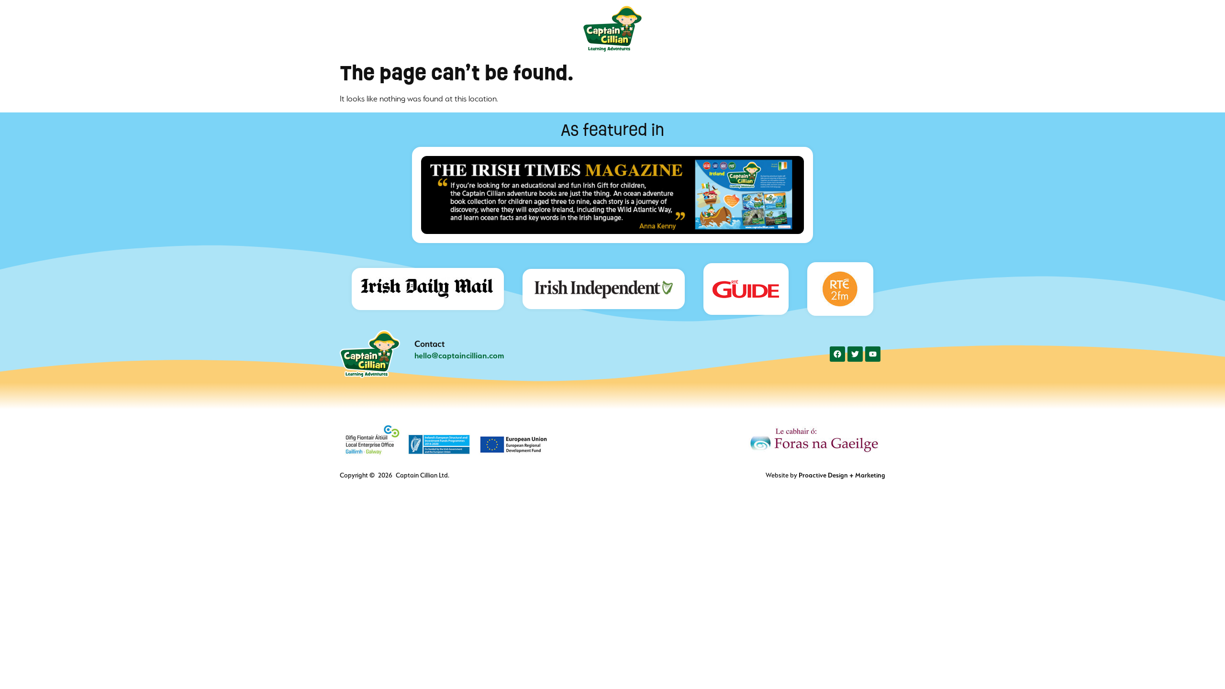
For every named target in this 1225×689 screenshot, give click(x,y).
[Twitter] (855, 354)
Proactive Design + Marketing (842, 475)
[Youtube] (872, 354)
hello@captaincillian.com (459, 355)
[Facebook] (837, 354)
